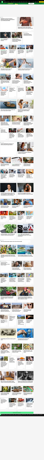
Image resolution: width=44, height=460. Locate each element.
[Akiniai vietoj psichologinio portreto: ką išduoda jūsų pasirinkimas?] (28, 306)
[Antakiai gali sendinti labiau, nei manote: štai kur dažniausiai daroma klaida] (29, 358)
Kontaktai (16, 414)
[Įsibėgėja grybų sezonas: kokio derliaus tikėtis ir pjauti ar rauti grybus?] (4, 128)
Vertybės (13, 414)
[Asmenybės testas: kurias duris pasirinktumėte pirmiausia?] (25, 333)
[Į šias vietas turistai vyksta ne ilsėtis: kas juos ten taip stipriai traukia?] (8, 104)
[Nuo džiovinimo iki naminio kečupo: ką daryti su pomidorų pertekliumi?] (21, 400)
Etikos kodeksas (40, 414)
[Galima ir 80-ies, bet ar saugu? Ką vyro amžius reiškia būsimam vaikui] (12, 47)
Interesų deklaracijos (19, 414)
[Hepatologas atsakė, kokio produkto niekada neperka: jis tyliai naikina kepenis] (25, 21)
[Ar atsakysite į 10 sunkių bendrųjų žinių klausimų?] (5, 35)
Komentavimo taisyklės (36, 414)
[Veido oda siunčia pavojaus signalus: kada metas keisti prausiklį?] (15, 240)
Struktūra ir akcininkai (24, 414)
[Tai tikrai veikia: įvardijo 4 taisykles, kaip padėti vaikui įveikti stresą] (12, 171)
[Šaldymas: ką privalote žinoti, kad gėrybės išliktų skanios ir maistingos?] (28, 389)
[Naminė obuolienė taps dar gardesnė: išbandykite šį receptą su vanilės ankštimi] (28, 264)
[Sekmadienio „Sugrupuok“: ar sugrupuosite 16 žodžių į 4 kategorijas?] (29, 275)
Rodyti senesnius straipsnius (17, 412)
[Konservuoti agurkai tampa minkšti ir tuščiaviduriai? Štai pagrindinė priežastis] (5, 389)
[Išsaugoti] (14, 113)
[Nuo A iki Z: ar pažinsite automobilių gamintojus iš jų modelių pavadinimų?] (25, 228)
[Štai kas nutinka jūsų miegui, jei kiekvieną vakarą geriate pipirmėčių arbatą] (29, 89)
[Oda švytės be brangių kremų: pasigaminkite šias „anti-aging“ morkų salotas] (21, 358)
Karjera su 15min (10, 414)
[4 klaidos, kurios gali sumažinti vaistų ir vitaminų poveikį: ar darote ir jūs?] (25, 63)
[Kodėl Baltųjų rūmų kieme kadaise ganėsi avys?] (8, 333)
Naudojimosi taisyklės (31, 414)
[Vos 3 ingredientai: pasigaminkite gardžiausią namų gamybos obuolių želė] (28, 32)
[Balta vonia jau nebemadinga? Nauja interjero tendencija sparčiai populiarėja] (8, 375)
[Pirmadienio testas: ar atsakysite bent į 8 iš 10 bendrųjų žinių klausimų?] (17, 160)
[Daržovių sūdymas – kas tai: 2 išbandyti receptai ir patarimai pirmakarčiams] (8, 228)
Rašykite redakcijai (3, 414)
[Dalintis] (15, 113)
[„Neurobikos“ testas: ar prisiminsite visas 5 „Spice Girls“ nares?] (29, 47)
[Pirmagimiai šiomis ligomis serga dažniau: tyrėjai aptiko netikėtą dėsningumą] (25, 104)
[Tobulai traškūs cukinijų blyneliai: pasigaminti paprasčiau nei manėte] (28, 160)
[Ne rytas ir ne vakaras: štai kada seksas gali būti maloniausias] (17, 202)
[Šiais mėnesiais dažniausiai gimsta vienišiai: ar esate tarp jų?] (4, 213)
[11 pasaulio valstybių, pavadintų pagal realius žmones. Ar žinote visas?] (29, 213)
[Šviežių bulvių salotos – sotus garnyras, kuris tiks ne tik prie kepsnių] (28, 347)
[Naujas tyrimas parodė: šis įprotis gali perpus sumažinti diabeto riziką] (5, 160)
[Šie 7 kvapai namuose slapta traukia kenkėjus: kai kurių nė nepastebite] (4, 317)
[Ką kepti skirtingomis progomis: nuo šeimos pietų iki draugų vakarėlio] (8, 142)
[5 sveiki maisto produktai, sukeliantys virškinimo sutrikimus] (25, 146)
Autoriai (27, 414)
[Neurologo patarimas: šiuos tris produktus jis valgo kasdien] (8, 63)
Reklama (7, 414)
